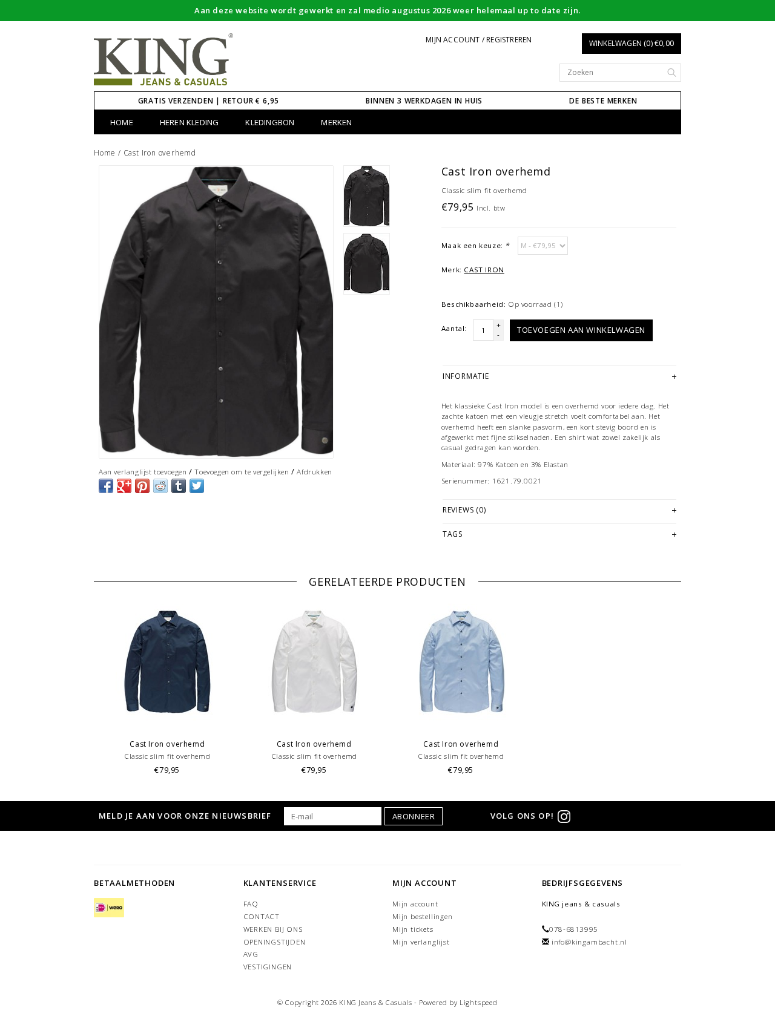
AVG (251, 953)
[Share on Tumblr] (178, 486)
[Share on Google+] (124, 486)
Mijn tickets (413, 929)
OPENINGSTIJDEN (274, 941)
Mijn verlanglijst (421, 941)
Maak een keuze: (475, 245)
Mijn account (415, 903)
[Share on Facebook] (106, 486)
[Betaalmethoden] (109, 907)
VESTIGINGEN (267, 966)
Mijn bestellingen (422, 916)
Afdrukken (314, 471)
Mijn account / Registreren (479, 39)
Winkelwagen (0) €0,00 (631, 43)
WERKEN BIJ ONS (273, 929)
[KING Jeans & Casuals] (164, 60)
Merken (336, 122)
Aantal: (454, 328)
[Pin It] (142, 486)
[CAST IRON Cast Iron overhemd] (216, 312)
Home (121, 122)
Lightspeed (479, 1002)
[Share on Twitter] (197, 486)
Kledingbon (269, 122)
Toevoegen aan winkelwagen (581, 329)
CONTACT (261, 916)
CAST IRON (484, 269)
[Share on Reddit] (160, 486)
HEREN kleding (189, 122)
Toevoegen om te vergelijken (241, 471)
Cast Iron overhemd (160, 153)
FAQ (251, 903)
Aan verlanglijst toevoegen (143, 471)
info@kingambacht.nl (589, 941)
